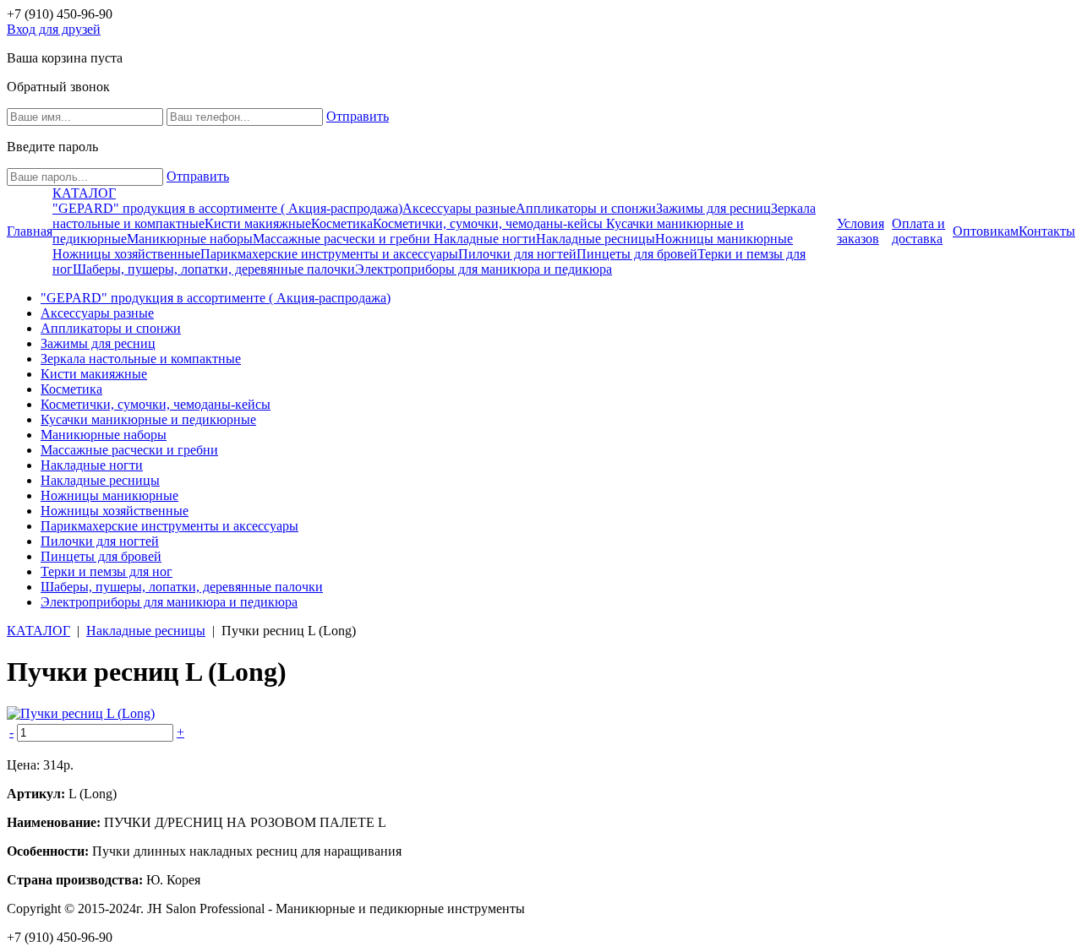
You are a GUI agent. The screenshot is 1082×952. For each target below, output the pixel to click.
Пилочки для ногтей (517, 254)
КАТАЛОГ (84, 193)
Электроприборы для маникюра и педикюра (483, 269)
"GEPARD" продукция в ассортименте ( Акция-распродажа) (227, 208)
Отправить (357, 116)
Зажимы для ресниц (713, 208)
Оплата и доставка (918, 231)
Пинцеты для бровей (637, 254)
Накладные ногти (485, 238)
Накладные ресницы (595, 238)
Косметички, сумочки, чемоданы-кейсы (489, 223)
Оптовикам (986, 231)
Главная (29, 231)
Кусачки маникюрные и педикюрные (148, 419)
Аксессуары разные (459, 208)
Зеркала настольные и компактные (141, 358)
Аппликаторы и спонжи (586, 208)
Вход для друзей (54, 29)
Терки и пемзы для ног (106, 571)
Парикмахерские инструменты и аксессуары (329, 254)
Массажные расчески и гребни (343, 238)
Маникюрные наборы (190, 238)
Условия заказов (860, 231)
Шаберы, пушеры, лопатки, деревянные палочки (214, 269)
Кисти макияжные (258, 223)
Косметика (342, 223)
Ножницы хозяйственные (126, 254)
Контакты (1047, 231)
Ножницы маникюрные (724, 238)
